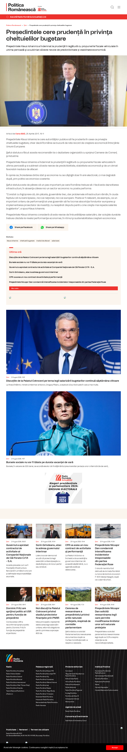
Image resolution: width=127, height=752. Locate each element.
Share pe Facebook (24, 227)
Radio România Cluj (42, 676)
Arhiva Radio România (72, 681)
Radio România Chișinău (14, 688)
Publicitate (11, 730)
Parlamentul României (102, 681)
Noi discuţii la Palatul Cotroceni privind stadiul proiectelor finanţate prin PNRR (49, 609)
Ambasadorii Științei (72, 699)
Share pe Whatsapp (55, 227)
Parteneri (23, 730)
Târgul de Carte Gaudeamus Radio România (74, 675)
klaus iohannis (12, 241)
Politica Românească (13, 25)
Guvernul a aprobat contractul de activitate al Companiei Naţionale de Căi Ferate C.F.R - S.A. (63, 267)
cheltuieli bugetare (27, 241)
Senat (97, 684)
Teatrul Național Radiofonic (15, 691)
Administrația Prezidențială (104, 676)
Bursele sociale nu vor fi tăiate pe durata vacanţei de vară (63, 262)
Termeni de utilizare (40, 730)
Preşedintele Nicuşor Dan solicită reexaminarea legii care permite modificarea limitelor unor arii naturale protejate (108, 614)
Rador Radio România (72, 711)
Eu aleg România (71, 693)
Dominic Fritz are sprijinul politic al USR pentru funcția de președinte (19, 609)
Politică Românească (72, 684)
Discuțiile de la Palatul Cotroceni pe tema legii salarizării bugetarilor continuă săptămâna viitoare (63, 257)
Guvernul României (101, 678)
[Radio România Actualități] (26, 7)
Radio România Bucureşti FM (45, 673)
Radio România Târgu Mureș (45, 691)
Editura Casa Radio (71, 678)
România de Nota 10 (72, 696)
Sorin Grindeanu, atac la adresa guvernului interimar (63, 272)
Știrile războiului (70, 687)
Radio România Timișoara (44, 694)
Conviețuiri (69, 671)
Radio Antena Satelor (13, 673)
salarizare (55, 241)
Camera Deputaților (101, 687)
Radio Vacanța (41, 705)
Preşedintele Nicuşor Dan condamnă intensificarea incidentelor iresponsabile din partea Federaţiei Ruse (63, 282)
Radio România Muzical (14, 679)
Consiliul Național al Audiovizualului (106, 690)
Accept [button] (115, 748)
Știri (25, 25)
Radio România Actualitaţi (15, 671)
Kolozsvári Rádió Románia (44, 699)
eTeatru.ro (9, 694)
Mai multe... (15, 288)
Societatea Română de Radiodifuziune (103, 672)
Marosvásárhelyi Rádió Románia (47, 702)
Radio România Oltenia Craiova (46, 682)
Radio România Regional (73, 690)
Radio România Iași (42, 685)
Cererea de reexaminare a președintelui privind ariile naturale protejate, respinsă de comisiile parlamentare (78, 614)
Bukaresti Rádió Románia (44, 696)
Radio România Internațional (15, 682)
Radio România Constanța (45, 679)
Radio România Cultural (14, 676)
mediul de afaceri (43, 241)
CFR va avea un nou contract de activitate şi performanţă (63, 277)
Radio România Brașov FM (45, 671)
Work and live (69, 701)
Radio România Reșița (43, 688)
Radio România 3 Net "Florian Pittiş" (18, 685)
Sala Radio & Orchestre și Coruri (76, 720)
